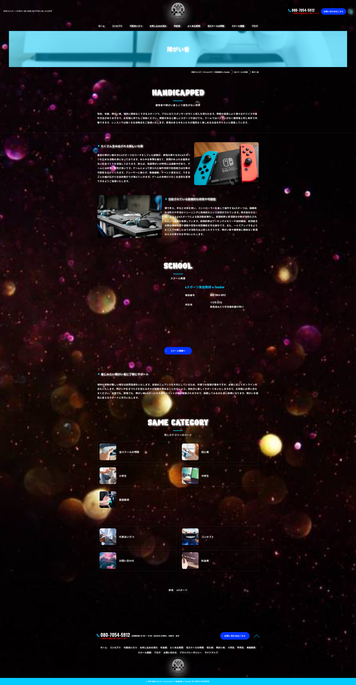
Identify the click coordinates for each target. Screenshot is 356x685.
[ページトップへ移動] (256, 636)
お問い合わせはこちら (333, 11)
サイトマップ (211, 652)
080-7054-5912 (218, 295)
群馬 (171, 590)
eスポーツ (182, 590)
